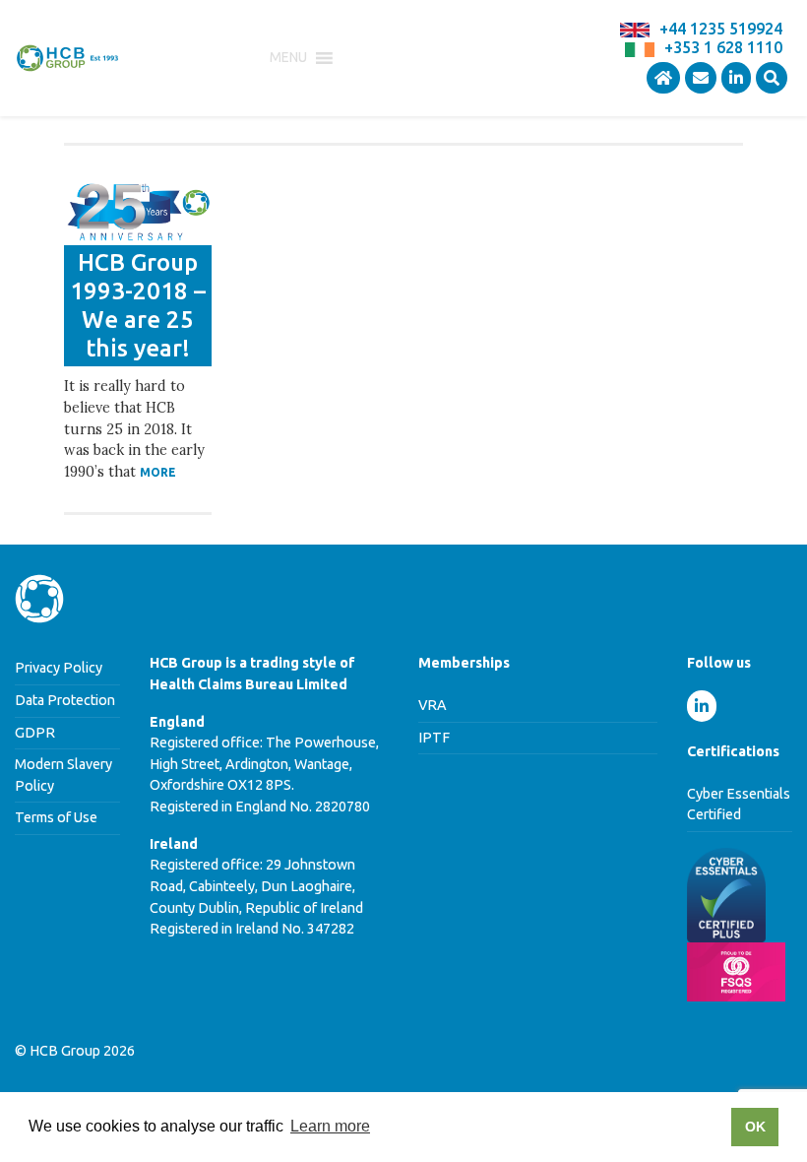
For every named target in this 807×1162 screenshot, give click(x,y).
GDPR (35, 733)
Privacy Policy (58, 668)
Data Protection (65, 700)
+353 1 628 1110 (723, 47)
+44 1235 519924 (720, 28)
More (158, 472)
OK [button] (755, 1126)
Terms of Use (56, 817)
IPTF (434, 737)
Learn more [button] (330, 1126)
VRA (432, 705)
